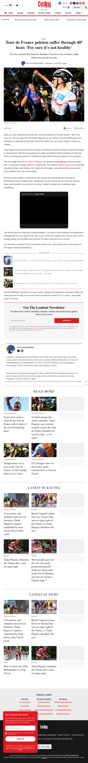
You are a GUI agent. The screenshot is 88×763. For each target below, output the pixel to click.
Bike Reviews (63, 706)
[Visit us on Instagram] (71, 3)
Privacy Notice (70, 326)
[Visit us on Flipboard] (83, 3)
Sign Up (20, 739)
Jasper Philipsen (35, 162)
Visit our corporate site (72, 755)
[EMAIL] (22, 350)
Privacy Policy (28, 747)
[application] (44, 210)
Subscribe (77, 7)
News (11, 13)
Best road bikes (44, 702)
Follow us (69, 128)
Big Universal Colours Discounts (25, 19)
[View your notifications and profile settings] (17, 5)
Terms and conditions (46, 735)
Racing (20, 13)
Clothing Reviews (63, 714)
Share (9, 128)
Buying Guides (45, 13)
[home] (5, 13)
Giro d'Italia (24, 706)
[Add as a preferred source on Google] (44, 746)
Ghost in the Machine (25, 365)
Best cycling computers (44, 714)
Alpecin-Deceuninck (66, 165)
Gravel (68, 13)
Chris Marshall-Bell (36, 63)
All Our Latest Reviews (63, 702)
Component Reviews (63, 710)
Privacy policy (64, 735)
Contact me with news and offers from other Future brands (21, 733)
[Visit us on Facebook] (77, 3)
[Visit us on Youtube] (80, 3)
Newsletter (80, 128)
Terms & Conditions (18, 748)
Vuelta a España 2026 (51, 19)
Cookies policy (77, 735)
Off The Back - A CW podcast (76, 19)
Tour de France (25, 702)
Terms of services (35, 326)
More (78, 13)
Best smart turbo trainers (44, 710)
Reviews (31, 13)
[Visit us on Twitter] (74, 3)
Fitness (58, 13)
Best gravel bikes (44, 706)
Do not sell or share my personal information (52, 739)
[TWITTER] (19, 350)
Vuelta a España (25, 710)
